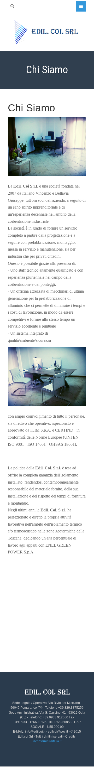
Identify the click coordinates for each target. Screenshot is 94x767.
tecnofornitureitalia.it (47, 741)
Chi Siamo (31, 107)
